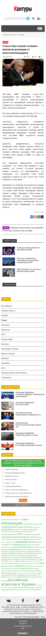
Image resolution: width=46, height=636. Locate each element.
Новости (14, 35)
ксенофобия (29, 566)
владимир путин (25, 541)
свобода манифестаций (13, 539)
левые (41, 537)
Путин (35, 547)
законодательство (34, 539)
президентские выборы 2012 (11, 557)
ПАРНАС (39, 561)
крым (42, 563)
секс (15, 529)
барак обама (13, 571)
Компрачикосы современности (28, 414)
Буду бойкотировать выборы (16, 496)
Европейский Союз (32, 559)
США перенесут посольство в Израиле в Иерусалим (29, 270)
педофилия (26, 529)
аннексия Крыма (20, 590)
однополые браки (30, 561)
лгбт (19, 534)
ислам (3, 520)
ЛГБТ (3, 334)
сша (33, 228)
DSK (26, 231)
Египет (24, 553)
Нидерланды (31, 545)
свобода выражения (11, 537)
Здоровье (5, 363)
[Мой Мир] (38, 216)
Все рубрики (6, 306)
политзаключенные (12, 563)
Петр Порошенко (33, 590)
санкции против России (23, 587)
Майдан (20, 577)
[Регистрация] (39, 19)
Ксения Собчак (11, 480)
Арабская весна (8, 566)
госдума (24, 539)
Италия (23, 545)
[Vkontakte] (8, 601)
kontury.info (32, 613)
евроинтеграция (11, 577)
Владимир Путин (11, 476)
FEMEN (13, 547)
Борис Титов (10, 483)
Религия (30, 553)
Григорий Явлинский (13, 486)
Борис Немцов (22, 551)
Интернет (5, 358)
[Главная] (23, 11)
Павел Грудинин (11, 469)
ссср (20, 520)
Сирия (25, 519)
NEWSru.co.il (38, 113)
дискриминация (10, 573)
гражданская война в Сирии (26, 573)
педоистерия (7, 529)
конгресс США (18, 231)
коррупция (31, 551)
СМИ (37, 537)
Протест (20, 565)
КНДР (20, 571)
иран (2, 563)
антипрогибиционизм (8, 534)
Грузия (3, 539)
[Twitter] (37, 601)
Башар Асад (25, 568)
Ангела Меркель (38, 566)
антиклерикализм (29, 557)
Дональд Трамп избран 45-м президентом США (28, 249)
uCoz (43, 617)
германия (15, 520)
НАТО (19, 529)
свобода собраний (28, 571)
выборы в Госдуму (16, 555)
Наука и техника (8, 354)
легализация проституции (10, 568)
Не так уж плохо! (25, 404)
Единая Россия (23, 549)
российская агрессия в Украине (18, 582)
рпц (31, 547)
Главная (6, 35)
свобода (37, 545)
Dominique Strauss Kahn (20, 228)
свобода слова (28, 537)
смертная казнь (19, 561)
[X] (42, 216)
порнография (28, 531)
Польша (11, 561)
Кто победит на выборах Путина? (29, 444)
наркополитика (6, 547)
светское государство (9, 551)
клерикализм (22, 547)
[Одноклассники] (35, 216)
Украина (4, 315)
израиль (4, 549)
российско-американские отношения (24, 575)
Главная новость (8, 311)
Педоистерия (7, 339)
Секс (3, 368)
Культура (5, 344)
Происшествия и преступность (14, 373)
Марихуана (40, 547)
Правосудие (36, 527)
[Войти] (33, 19)
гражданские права (30, 524)
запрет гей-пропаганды (16, 559)
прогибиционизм (30, 555)
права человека (24, 527)
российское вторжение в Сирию (29, 563)
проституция (33, 549)
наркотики (5, 531)
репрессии (11, 527)
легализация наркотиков (31, 534)
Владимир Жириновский (15, 473)
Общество (5, 330)
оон (22, 531)
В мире (21, 35)
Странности (6, 377)
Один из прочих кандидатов (16, 490)
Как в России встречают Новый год (28, 425)
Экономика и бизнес (10, 349)
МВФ (30, 231)
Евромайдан (27, 577)
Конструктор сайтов (31, 617)
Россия (9, 520)
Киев (32, 568)
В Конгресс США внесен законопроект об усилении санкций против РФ (27, 260)
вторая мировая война (8, 542)
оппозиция (11, 523)
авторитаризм (15, 531)
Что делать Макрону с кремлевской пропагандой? (30, 394)
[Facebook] (23, 601)
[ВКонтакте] (31, 216)
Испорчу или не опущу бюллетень (18, 493)
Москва (39, 524)
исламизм (16, 544)
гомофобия (13, 549)
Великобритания (15, 553)
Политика (5, 325)
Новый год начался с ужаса (27, 434)
